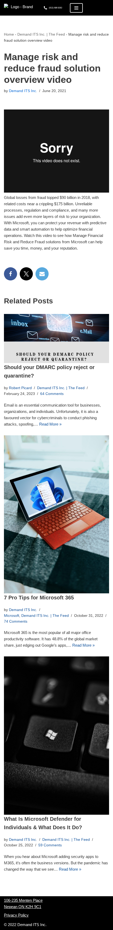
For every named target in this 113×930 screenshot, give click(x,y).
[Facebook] (10, 273)
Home (9, 34)
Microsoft (11, 616)
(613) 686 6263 (55, 8)
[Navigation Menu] (76, 8)
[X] (26, 273)
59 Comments (50, 845)
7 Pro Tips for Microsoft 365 (39, 597)
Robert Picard (20, 388)
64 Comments (52, 394)
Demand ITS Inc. (23, 91)
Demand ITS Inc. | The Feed (41, 34)
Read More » (50, 424)
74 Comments (15, 621)
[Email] (42, 273)
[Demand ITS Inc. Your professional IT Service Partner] (19, 8)
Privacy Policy (16, 915)
